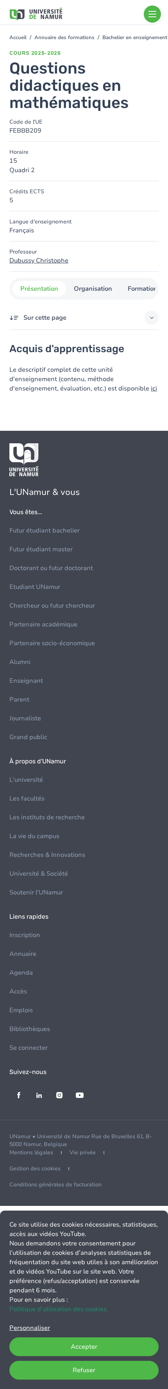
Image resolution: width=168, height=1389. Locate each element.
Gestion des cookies (35, 1168)
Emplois (21, 1010)
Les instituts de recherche (47, 817)
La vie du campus (34, 836)
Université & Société (38, 873)
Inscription (24, 935)
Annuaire (22, 954)
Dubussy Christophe (38, 260)
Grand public (28, 737)
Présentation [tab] (39, 288)
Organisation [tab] (93, 288)
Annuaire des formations (64, 37)
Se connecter (28, 1048)
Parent (19, 699)
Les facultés (27, 798)
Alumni (19, 662)
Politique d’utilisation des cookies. (58, 1309)
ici (154, 388)
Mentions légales (31, 1152)
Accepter (84, 1346)
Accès (18, 991)
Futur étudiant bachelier (44, 530)
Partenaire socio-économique (52, 643)
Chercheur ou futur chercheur (52, 605)
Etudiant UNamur (34, 587)
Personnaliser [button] (29, 1328)
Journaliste (25, 718)
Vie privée (83, 1152)
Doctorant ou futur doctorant (51, 568)
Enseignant (26, 681)
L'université (26, 779)
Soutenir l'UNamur (36, 892)
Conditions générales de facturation (55, 1184)
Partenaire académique (43, 624)
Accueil (18, 37)
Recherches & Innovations (47, 855)
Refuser (84, 1370)
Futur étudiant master (41, 549)
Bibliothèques (29, 1029)
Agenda (21, 972)
